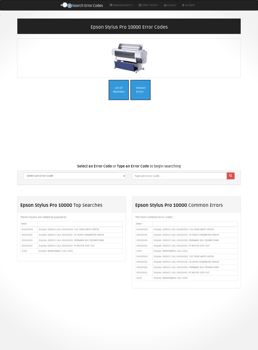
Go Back (190, 5)
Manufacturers (122, 5)
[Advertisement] (129, 134)
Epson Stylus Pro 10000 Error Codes (129, 27)
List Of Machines (119, 89)
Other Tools (149, 5)
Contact (171, 5)
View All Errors (140, 89)
